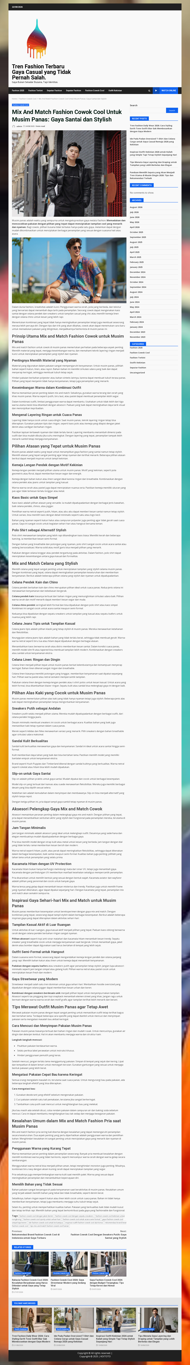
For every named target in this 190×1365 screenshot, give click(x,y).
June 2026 (134, 217)
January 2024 (136, 327)
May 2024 (134, 307)
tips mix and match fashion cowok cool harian (49, 1226)
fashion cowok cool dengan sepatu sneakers (74, 1216)
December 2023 (137, 332)
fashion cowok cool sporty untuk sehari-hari (42, 1219)
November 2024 (137, 277)
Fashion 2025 (18, 90)
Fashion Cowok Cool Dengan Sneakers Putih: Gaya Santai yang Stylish (98, 1234)
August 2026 (136, 207)
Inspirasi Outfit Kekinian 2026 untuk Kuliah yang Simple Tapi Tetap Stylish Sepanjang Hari (116, 1320)
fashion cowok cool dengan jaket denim (36, 1216)
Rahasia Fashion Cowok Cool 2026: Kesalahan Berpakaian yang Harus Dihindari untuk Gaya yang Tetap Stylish (30, 1264)
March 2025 (135, 257)
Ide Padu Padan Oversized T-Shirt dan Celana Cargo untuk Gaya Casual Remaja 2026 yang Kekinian (152, 141)
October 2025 (136, 232)
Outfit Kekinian (115, 90)
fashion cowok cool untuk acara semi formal (81, 1219)
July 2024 (134, 297)
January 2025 (136, 267)
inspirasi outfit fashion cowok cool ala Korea (84, 1222)
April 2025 (135, 252)
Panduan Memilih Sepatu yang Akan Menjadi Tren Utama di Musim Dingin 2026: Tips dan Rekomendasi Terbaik (152, 175)
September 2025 (138, 237)
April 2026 (135, 227)
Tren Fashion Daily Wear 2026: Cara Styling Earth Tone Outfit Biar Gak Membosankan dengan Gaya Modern (151, 128)
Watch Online (169, 90)
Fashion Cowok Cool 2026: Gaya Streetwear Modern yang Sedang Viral (69, 1264)
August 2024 (136, 292)
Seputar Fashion (54, 90)
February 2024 (137, 322)
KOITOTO (105, 1356)
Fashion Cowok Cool (94, 90)
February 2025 (137, 262)
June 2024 (134, 302)
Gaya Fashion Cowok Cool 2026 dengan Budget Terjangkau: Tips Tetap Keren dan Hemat (108, 1264)
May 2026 (134, 222)
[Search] (149, 90)
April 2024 (135, 312)
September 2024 (138, 287)
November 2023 (137, 337)
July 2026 (134, 212)
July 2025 (134, 247)
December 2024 (137, 272)
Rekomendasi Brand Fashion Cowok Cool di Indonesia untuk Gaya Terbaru (36, 1234)
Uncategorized (137, 372)
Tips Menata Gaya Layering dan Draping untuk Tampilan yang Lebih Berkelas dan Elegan (158, 1320)
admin (19, 126)
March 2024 (135, 317)
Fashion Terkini (35, 90)
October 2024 (136, 282)
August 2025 (136, 242)
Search (133, 105)
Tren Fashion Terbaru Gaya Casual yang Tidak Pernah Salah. (41, 72)
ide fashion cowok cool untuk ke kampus (46, 1222)
